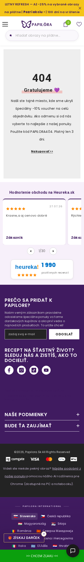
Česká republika (55, 516)
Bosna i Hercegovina (54, 538)
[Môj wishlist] (79, 24)
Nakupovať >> (42, 151)
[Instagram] (21, 370)
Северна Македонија (54, 531)
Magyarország (32, 523)
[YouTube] (46, 370)
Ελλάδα (39, 546)
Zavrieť (80, 8)
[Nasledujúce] (53, 251)
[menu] (5, 24)
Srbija (58, 523)
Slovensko (24, 516)
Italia (19, 546)
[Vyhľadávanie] (10, 35)
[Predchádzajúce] (31, 251)
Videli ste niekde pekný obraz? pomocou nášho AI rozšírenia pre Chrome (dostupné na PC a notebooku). (42, 476)
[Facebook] (9, 370)
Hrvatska (62, 546)
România (21, 531)
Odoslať (64, 334)
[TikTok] (33, 370)
